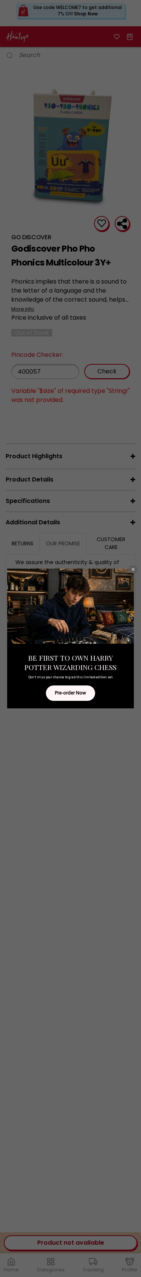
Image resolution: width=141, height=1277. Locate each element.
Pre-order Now (70, 693)
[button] (133, 569)
